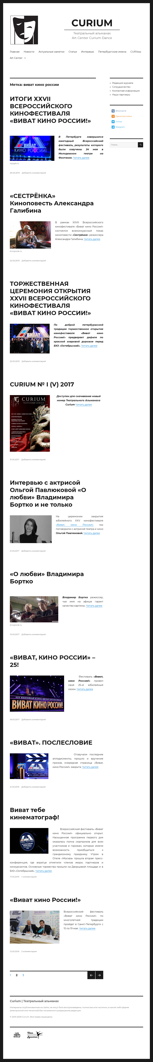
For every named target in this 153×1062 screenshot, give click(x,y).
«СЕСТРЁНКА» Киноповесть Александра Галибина (52, 203)
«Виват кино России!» (45, 899)
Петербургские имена (112, 51)
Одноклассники (123, 116)
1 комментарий (29, 876)
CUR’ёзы (135, 51)
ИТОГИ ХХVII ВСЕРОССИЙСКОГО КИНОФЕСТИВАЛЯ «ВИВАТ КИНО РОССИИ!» (50, 109)
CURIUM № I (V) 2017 (42, 384)
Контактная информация (126, 91)
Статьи (73, 51)
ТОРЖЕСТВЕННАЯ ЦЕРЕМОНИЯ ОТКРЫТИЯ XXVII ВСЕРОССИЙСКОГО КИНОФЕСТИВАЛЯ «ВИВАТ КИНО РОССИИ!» (50, 298)
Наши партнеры (121, 94)
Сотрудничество (121, 87)
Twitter (118, 121)
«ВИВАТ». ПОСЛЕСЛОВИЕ (51, 742)
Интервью (87, 51)
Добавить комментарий (34, 173)
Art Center (16, 58)
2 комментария (29, 951)
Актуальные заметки (51, 51)
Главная (15, 51)
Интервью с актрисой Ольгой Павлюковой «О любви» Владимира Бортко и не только (48, 493)
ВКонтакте (120, 111)
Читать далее (81, 157)
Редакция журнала (122, 83)
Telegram (120, 127)
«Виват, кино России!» (75, 524)
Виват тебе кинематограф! (34, 813)
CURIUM (92, 23)
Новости (29, 51)
